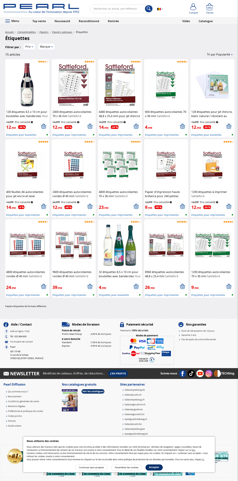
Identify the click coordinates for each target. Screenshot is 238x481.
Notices (12, 420)
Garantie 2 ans (188, 335)
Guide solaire (14, 425)
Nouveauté (62, 21)
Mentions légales (16, 406)
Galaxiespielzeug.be (135, 428)
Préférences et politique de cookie (25, 411)
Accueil (9, 32)
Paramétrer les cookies (126, 467)
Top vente (39, 21)
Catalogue (206, 21)
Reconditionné (89, 21)
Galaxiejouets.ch (133, 394)
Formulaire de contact (21, 341)
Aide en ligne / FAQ (19, 331)
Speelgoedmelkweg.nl (136, 419)
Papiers (44, 32)
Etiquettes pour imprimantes (69, 134)
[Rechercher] (148, 8)
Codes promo (15, 415)
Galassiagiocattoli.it (134, 414)
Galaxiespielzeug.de (135, 389)
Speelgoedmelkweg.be (136, 433)
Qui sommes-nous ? (18, 391)
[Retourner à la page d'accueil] (41, 9)
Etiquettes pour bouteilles (21, 134)
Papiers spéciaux (62, 32)
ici (203, 459)
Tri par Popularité (218, 54)
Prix (27, 47)
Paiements (134, 330)
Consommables (26, 32)
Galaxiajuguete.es (134, 409)
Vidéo (186, 21)
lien (193, 450)
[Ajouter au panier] (44, 126)
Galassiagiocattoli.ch (135, 404)
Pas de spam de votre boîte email (198, 339)
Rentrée (113, 21)
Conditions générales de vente (23, 401)
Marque (45, 47)
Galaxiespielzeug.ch (135, 399)
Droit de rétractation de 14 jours (197, 330)
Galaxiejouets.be (133, 424)
